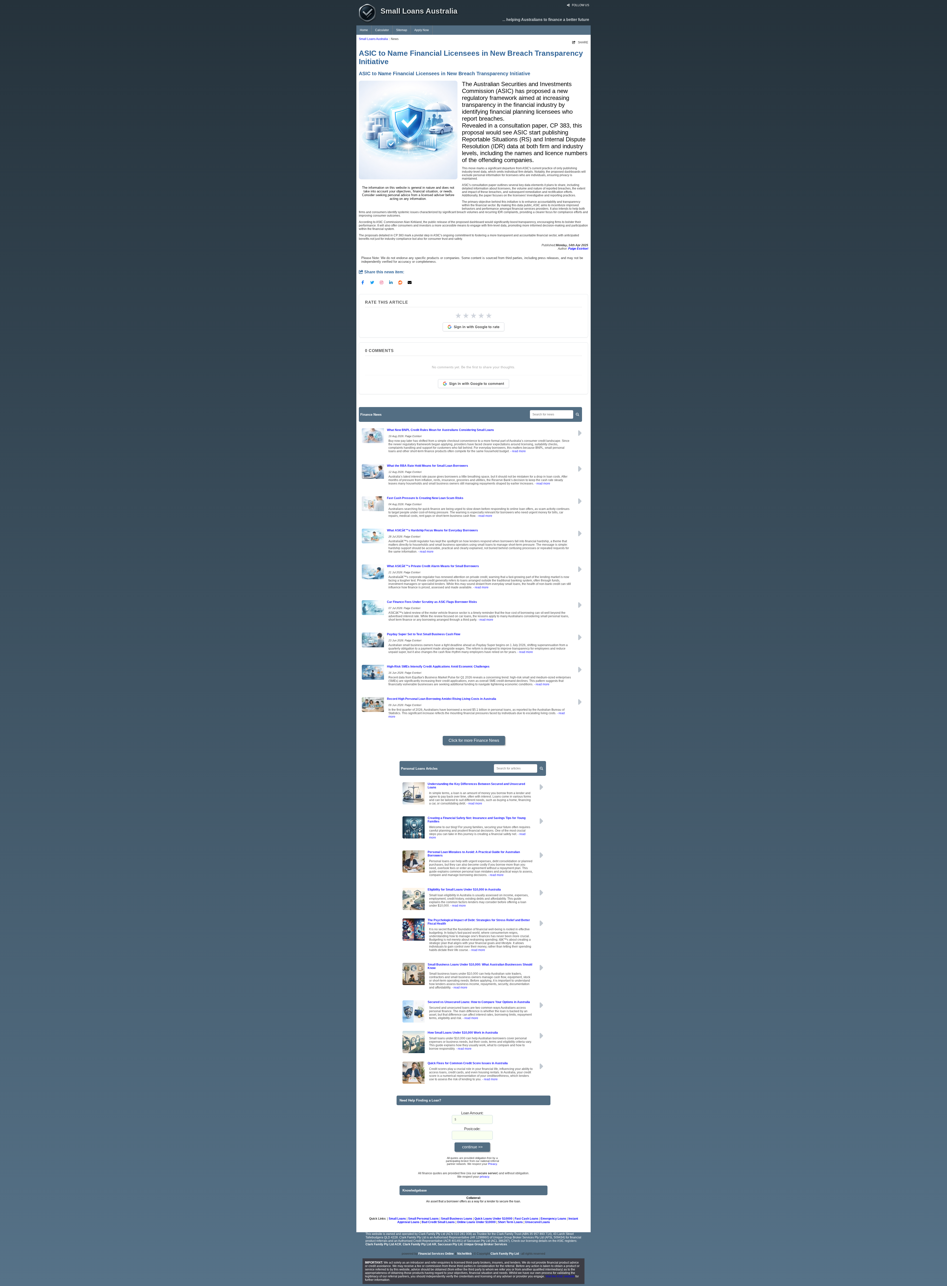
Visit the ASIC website (560, 1276)
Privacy (492, 1163)
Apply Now (421, 30)
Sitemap (401, 30)
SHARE (580, 42)
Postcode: (472, 1129)
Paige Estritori (578, 248)
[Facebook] (363, 282)
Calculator (382, 30)
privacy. (485, 1176)
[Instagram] (381, 282)
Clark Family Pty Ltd (505, 1253)
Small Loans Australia (373, 39)
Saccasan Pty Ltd (450, 1244)
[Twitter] (372, 282)
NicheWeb (464, 1253)
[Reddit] (400, 282)
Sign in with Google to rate (476, 327)
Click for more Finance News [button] (474, 740)
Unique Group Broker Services (485, 1244)
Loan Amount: (472, 1113)
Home (364, 30)
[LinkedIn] (391, 282)
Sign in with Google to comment (476, 383)
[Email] (410, 282)
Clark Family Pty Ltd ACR (383, 1244)
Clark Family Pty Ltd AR (419, 1244)
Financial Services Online (436, 1253)
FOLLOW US (580, 5)
